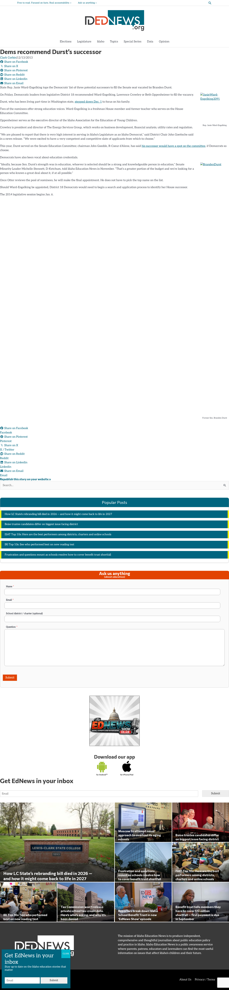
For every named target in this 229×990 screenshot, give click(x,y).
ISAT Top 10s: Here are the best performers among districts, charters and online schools (58, 534)
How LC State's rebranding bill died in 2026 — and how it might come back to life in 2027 (58, 514)
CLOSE (66, 953)
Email (10, 599)
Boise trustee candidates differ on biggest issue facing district (41, 524)
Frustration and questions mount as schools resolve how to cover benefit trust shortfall (58, 554)
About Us (185, 979)
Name (10, 586)
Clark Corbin (8, 57)
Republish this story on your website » (25, 479)
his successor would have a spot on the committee (173, 146)
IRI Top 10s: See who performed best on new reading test (39, 544)
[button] (210, 3)
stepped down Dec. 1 (88, 101)
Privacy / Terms (205, 979)
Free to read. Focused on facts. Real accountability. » (44, 3)
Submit (9, 677)
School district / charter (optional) (24, 613)
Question (11, 626)
